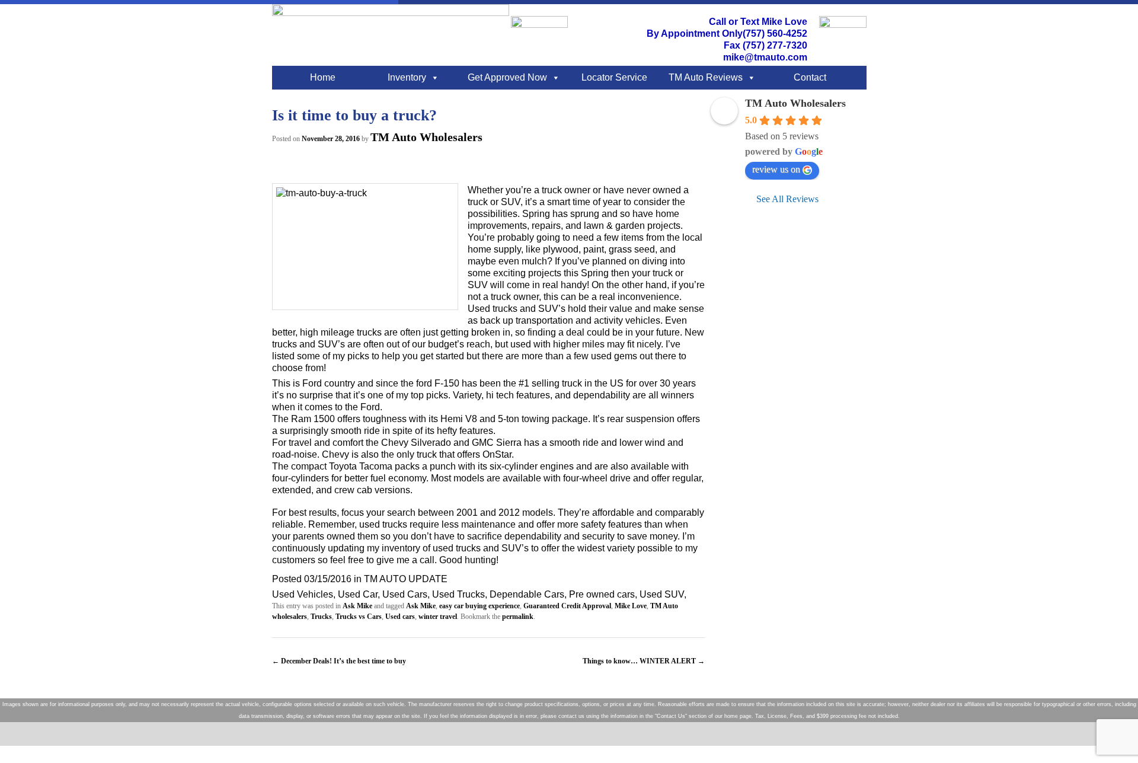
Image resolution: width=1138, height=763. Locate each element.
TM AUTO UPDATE (405, 579)
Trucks (321, 616)
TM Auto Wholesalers (426, 136)
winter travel (437, 616)
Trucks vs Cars (358, 616)
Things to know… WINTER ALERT (644, 661)
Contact (810, 77)
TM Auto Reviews (706, 77)
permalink (517, 616)
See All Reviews (787, 199)
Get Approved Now (507, 77)
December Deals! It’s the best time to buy (339, 661)
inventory (401, 548)
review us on (776, 169)
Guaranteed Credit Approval (567, 606)
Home (322, 77)
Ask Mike (357, 606)
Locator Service (614, 77)
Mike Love (631, 606)
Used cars (400, 616)
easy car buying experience (479, 606)
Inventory (407, 77)
